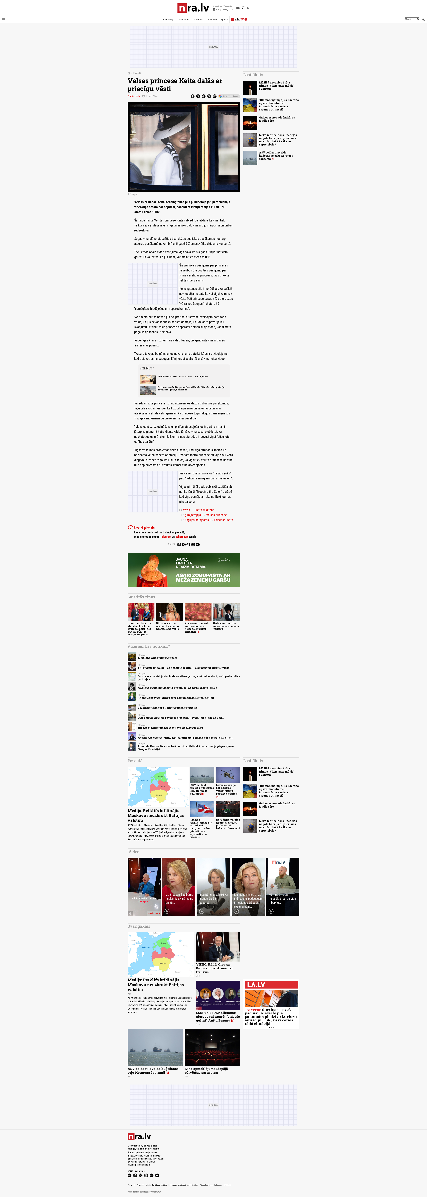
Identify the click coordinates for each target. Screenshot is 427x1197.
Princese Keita (221, 520)
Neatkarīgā (168, 19)
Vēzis (184, 510)
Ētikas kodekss (206, 1185)
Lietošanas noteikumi (177, 1185)
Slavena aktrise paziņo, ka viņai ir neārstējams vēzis (167, 625)
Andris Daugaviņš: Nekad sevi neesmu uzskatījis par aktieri (176, 697)
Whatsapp (182, 536)
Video (133, 851)
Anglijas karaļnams (195, 520)
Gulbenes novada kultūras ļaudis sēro (277, 119)
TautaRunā (197, 19)
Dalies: (171, 544)
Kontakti (227, 1185)
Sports (224, 19)
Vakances (218, 1185)
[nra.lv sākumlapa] (193, 8)
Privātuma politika (159, 1185)
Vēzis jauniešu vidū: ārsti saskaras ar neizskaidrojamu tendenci (197, 627)
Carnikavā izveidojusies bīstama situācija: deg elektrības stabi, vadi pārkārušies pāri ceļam (189, 678)
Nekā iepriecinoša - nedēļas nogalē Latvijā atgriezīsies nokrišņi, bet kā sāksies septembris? (278, 139)
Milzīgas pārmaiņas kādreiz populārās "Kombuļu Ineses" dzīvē (177, 687)
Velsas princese (214, 515)
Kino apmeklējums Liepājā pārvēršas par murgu (206, 1071)
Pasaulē (137, 73)
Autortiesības (192, 1185)
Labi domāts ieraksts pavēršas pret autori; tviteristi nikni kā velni (181, 717)
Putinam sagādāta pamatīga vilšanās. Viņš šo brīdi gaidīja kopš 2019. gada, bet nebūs (191, 388)
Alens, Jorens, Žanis (222, 9)
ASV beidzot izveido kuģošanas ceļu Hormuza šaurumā (276, 155)
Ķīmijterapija (191, 515)
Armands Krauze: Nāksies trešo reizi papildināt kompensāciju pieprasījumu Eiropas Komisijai (186, 748)
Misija (148, 1185)
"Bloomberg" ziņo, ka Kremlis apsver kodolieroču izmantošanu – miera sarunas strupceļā (279, 104)
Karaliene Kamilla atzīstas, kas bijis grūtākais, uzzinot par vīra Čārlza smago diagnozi (139, 628)
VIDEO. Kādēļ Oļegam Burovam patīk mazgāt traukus (214, 968)
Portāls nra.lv (134, 96)
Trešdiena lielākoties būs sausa (157, 657)
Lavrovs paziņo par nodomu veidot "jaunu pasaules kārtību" (227, 789)
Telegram (165, 536)
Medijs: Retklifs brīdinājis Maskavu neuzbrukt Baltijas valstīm (156, 815)
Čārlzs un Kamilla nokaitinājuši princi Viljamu (226, 625)
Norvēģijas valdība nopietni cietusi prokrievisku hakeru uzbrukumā (228, 824)
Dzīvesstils (183, 19)
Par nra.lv (131, 1185)
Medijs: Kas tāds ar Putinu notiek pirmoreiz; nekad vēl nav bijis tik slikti (185, 737)
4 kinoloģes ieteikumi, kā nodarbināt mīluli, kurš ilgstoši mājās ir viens (184, 667)
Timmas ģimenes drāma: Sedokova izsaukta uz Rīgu (170, 727)
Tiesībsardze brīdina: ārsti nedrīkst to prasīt (182, 376)
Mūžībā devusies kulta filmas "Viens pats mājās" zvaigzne (276, 85)
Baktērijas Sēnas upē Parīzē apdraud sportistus (167, 707)
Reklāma (140, 1185)
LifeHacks (212, 19)
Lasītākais (253, 74)
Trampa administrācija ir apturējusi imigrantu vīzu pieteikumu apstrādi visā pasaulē (201, 828)
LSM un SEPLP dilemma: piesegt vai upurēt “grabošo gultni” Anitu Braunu (218, 1016)
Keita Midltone (203, 510)
